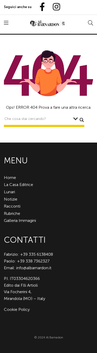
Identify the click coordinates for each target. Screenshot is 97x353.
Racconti (12, 206)
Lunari (9, 191)
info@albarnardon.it (33, 267)
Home (10, 177)
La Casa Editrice (18, 184)
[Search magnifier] (81, 120)
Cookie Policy (17, 309)
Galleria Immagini (20, 220)
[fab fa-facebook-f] (40, 7)
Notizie (10, 199)
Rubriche (12, 213)
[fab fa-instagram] (54, 7)
